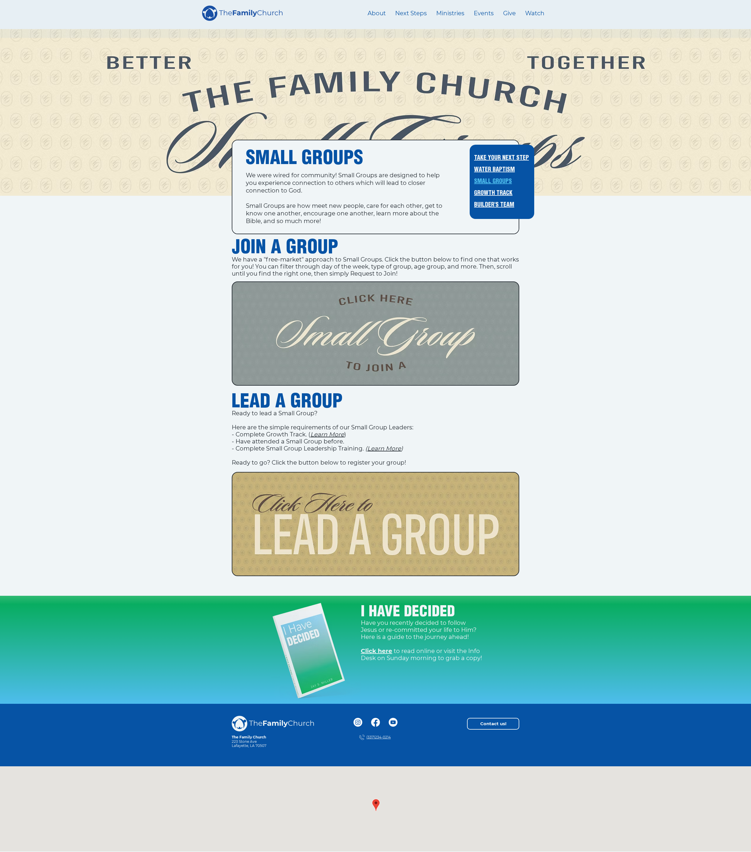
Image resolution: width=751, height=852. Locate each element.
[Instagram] (357, 722)
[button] (450, 13)
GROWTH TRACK (493, 193)
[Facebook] (375, 722)
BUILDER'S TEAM (494, 205)
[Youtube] (393, 722)
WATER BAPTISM (494, 170)
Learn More (384, 448)
